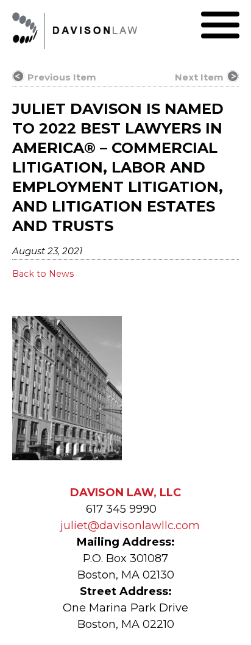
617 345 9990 (121, 509)
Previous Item (61, 77)
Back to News (43, 273)
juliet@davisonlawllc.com (130, 525)
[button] (220, 25)
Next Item (199, 77)
